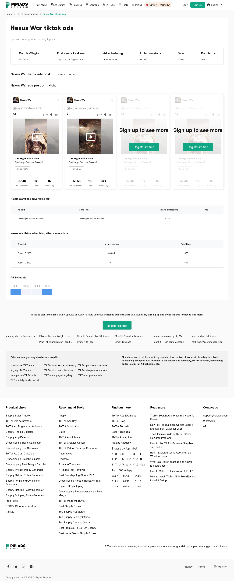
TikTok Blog (118, 421)
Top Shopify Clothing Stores (74, 522)
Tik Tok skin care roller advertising (61, 370)
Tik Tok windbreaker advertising (60, 365)
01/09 (115, 486)
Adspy (62, 415)
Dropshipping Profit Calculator (23, 459)
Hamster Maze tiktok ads (203, 336)
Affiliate (10, 511)
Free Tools (12, 500)
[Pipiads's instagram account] (31, 566)
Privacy (188, 566)
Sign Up (198, 4)
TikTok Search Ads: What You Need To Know (172, 417)
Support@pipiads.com (215, 415)
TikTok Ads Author (122, 437)
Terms (202, 566)
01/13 (126, 481)
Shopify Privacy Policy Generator (24, 470)
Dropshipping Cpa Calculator (22, 448)
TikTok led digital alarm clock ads (27, 380)
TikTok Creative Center (72, 442)
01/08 (126, 486)
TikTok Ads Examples (124, 415)
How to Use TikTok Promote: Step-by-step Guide (171, 445)
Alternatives (65, 453)
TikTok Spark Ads (69, 426)
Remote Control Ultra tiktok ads (93, 336)
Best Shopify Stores (70, 506)
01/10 (138, 481)
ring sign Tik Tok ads (21, 370)
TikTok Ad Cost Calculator (20, 453)
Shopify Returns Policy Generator (24, 490)
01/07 (138, 486)
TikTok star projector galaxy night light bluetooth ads (61, 375)
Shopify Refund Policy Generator (24, 475)
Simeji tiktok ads (123, 341)
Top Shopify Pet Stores (72, 511)
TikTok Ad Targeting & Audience (24, 426)
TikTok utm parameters (19, 421)
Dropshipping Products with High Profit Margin (81, 493)
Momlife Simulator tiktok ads (129, 336)
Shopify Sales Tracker (18, 415)
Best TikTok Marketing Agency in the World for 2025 (170, 454)
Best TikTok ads (121, 432)
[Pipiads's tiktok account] (23, 566)
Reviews (64, 459)
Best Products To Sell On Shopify (77, 528)
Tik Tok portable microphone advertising (95, 365)
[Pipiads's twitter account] (15, 566)
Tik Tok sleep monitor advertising (95, 370)
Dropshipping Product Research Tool (80, 480)
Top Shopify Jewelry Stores (74, 517)
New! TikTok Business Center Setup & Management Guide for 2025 (172, 426)
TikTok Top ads (120, 426)
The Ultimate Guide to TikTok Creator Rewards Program (171, 436)
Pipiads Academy (121, 442)
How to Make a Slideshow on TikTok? (171, 471)
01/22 (138, 476)
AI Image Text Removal (72, 470)
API (205, 426)
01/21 (115, 481)
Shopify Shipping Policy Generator (25, 495)
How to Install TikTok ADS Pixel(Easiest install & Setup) (172, 478)
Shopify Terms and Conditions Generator (23, 482)
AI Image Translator (70, 464)
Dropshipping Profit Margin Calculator (27, 464)
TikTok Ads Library (69, 437)
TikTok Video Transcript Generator (78, 448)
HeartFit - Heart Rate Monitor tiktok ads (171, 341)
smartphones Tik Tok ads (23, 375)
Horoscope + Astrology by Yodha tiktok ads (171, 336)
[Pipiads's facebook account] (8, 566)
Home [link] (9, 13)
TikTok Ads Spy (68, 421)
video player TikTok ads (22, 365)
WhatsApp (209, 421)
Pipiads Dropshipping (71, 486)
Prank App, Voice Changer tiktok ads (209, 341)
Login (185, 4)
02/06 (126, 476)
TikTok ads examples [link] (28, 13)
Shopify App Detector (18, 437)
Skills (62, 432)
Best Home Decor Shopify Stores (77, 533)
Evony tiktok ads (85, 341)
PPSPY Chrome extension (21, 506)
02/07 (115, 476)
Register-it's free (144, 147)
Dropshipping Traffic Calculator (23, 442)
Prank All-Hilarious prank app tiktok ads (58, 341)
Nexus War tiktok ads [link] (54, 13)
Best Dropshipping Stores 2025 (76, 475)
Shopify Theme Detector (19, 432)
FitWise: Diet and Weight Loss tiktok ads (58, 336)
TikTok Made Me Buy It (72, 500)
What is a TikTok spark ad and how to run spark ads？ (171, 463)
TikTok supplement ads (90, 375)
